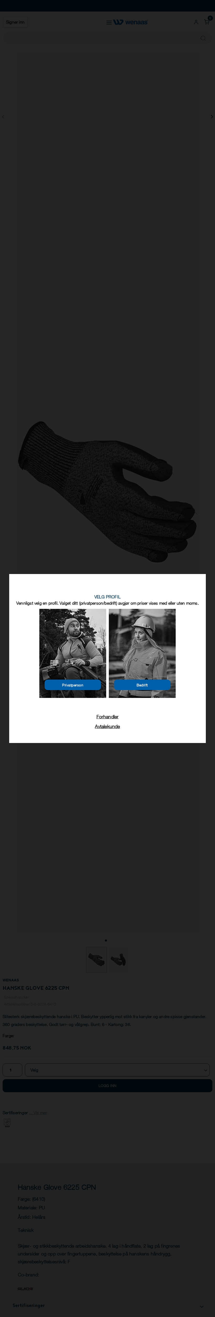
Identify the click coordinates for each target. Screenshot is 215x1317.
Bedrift (142, 685)
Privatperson (72, 685)
